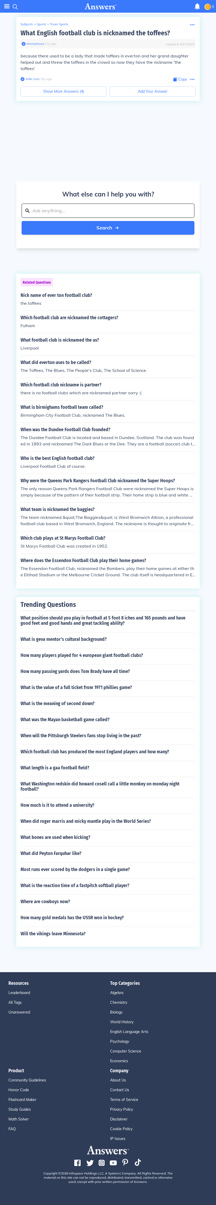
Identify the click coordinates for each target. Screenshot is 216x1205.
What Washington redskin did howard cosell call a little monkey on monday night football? (100, 786)
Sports (41, 24)
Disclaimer (118, 1119)
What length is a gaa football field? (55, 768)
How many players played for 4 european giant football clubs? (82, 655)
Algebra (116, 992)
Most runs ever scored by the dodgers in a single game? (75, 869)
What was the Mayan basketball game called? (65, 719)
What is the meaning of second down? (58, 703)
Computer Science (125, 1051)
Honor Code (18, 1090)
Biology (116, 1012)
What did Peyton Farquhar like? (51, 853)
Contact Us (119, 1090)
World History (122, 1022)
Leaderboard (19, 992)
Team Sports (59, 24)
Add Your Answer (153, 91)
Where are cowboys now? (45, 901)
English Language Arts (129, 1031)
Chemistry (118, 1002)
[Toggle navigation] (6, 6)
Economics (119, 1061)
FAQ (12, 1129)
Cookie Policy (121, 1129)
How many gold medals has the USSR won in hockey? (72, 918)
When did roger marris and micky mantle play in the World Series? (86, 821)
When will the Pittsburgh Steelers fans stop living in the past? (81, 736)
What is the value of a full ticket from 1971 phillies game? (76, 687)
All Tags (15, 1002)
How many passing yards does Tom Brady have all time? (75, 671)
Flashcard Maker (22, 1099)
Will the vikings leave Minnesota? (53, 934)
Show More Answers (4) (63, 91)
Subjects (27, 24)
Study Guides (19, 1109)
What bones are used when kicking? (55, 837)
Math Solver (18, 1119)
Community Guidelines (27, 1080)
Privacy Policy (121, 1109)
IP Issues (117, 1138)
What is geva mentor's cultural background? (64, 639)
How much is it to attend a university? (57, 805)
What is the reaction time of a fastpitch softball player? (75, 885)
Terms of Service (124, 1099)
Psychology (119, 1041)
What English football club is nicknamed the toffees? (95, 33)
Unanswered (19, 1012)
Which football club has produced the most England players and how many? (95, 752)
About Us (118, 1080)
